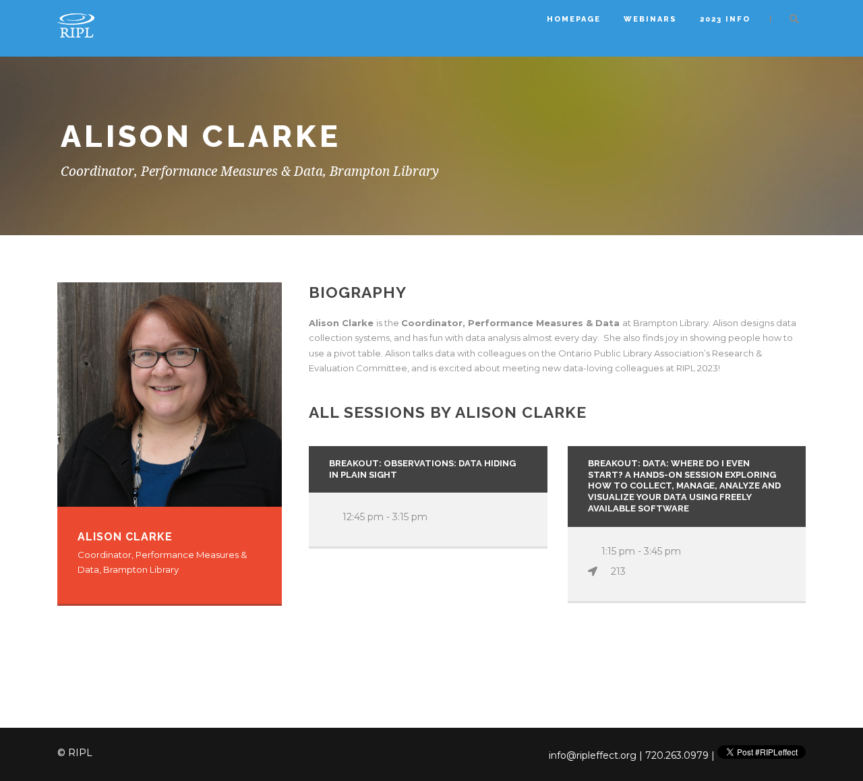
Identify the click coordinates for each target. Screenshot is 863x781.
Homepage (574, 19)
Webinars (650, 19)
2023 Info (725, 19)
